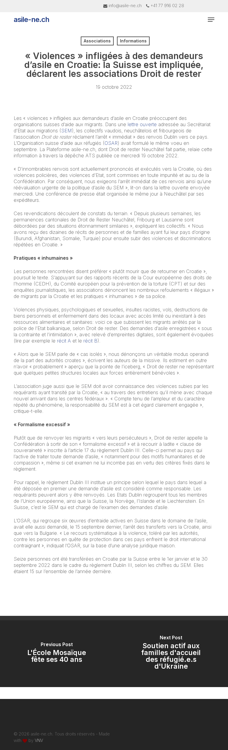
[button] (211, 20)
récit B (90, 341)
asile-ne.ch (31, 19)
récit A (64, 341)
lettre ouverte (142, 124)
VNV (39, 740)
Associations (97, 40)
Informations (133, 40)
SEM (66, 131)
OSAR (111, 143)
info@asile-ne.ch (125, 5)
